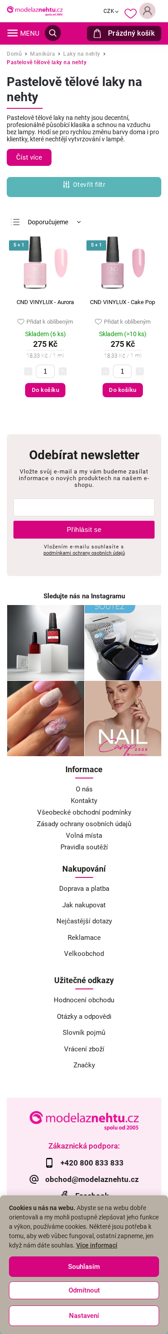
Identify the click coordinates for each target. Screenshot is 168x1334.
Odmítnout (84, 1290)
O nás (84, 789)
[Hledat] (53, 33)
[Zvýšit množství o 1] (63, 371)
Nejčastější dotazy (84, 921)
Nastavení (84, 1316)
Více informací (96, 1245)
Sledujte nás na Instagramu (84, 596)
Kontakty (84, 801)
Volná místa (84, 836)
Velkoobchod (84, 954)
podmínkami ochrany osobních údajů (84, 553)
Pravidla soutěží (84, 847)
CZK (109, 11)
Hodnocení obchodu (84, 1000)
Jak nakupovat (84, 905)
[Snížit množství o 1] (28, 371)
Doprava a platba (84, 889)
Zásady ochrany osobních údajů (84, 824)
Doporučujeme (48, 222)
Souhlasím (84, 1267)
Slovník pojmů (84, 1033)
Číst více (29, 157)
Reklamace (84, 938)
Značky (84, 1065)
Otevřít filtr (89, 184)
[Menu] (12, 33)
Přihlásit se (84, 529)
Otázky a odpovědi (84, 1017)
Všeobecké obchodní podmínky (84, 812)
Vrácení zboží (84, 1049)
